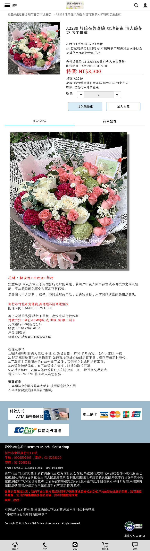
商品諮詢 (110, 121)
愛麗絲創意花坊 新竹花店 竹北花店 (30, 14)
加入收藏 (123, 106)
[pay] (38, 414)
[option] (34, 48)
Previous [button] (11, 48)
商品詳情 (40, 121)
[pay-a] (111, 414)
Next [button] (56, 48)
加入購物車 (85, 106)
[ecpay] (38, 430)
